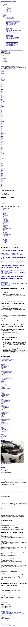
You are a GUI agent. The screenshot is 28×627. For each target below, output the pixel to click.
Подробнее (3, 364)
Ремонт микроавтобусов (11, 33)
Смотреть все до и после (6, 285)
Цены (4, 46)
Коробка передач (7, 234)
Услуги (4, 16)
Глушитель (5, 233)
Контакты (5, 47)
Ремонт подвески (9, 35)
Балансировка (6, 216)
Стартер (5, 223)
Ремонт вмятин (9, 26)
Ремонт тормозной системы (12, 38)
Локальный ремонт (5, 401)
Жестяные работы (10, 18)
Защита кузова (9, 19)
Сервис (4, 227)
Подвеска (5, 219)
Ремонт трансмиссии (10, 39)
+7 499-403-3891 (4, 51)
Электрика (5, 220)
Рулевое (5, 240)
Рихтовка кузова (4, 383)
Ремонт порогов (9, 36)
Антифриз (5, 230)
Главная (5, 4)
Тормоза (5, 218)
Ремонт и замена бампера (6, 463)
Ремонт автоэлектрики (11, 24)
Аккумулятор (6, 221)
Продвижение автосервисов (10, 612)
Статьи (4, 15)
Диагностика (6, 211)
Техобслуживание (7, 228)
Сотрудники (8, 11)
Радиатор (5, 232)
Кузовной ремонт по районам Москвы (11, 613)
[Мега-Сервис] (12, 50)
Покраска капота (4, 413)
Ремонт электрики (5, 389)
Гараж (4, 242)
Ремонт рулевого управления (12, 37)
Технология (8, 12)
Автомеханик (6, 208)
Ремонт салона (4, 424)
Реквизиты (8, 10)
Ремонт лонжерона (5, 407)
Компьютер (5, 225)
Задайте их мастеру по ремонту (7, 608)
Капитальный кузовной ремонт (13, 21)
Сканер (4, 226)
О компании (6, 5)
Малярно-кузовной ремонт (12, 22)
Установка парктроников (6, 378)
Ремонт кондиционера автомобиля (13, 30)
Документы (8, 8)
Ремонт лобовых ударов (6, 372)
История (8, 9)
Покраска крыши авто (5, 419)
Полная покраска (4, 395)
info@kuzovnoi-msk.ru (5, 611)
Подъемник (5, 241)
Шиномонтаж (6, 215)
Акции (7, 7)
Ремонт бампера (9, 25)
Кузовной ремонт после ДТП (7, 360)
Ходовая (5, 239)
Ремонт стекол (4, 436)
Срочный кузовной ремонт (12, 44)
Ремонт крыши (9, 31)
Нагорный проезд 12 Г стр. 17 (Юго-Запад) (10, 625)
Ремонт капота (9, 29)
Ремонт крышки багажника (12, 32)
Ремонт (4, 209)
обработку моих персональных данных (17, 67)
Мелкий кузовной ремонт (11, 23)
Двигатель (5, 236)
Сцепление (5, 235)
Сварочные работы (10, 40)
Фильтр (4, 213)
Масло (4, 212)
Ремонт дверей (9, 28)
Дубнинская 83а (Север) (6, 624)
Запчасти (5, 229)
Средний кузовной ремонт (12, 43)
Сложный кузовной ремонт (12, 42)
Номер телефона (4, 68)
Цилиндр (5, 237)
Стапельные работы (10, 45)
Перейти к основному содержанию (8, 1)
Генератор (5, 222)
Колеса (4, 214)
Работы (4, 14)
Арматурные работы (10, 17)
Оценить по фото (4, 299)
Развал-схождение (5, 366)
